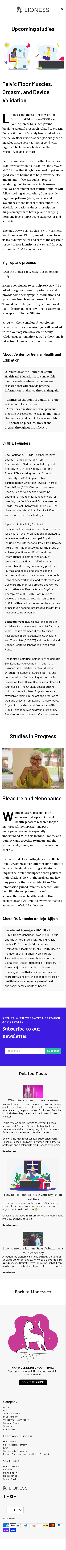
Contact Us (9, 1429)
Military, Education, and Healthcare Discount (26, 1454)
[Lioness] (33, 9)
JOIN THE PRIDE (33, 1382)
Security (7, 1426)
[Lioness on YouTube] (8, 1497)
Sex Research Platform (15, 1444)
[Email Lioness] (15, 1497)
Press (6, 1410)
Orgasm (7, 1469)
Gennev (7, 840)
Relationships (10, 1476)
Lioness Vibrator (11, 1466)
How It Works (10, 1441)
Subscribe (53, 1050)
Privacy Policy (10, 1416)
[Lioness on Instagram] (11, 1497)
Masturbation (10, 1472)
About (6, 1407)
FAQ (5, 1447)
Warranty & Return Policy (16, 1419)
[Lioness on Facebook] (4, 1497)
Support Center (11, 1423)
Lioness (50, 836)
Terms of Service (12, 1413)
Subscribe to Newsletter (16, 1451)
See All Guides (10, 1479)
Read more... (10, 1151)
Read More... (9, 1272)
